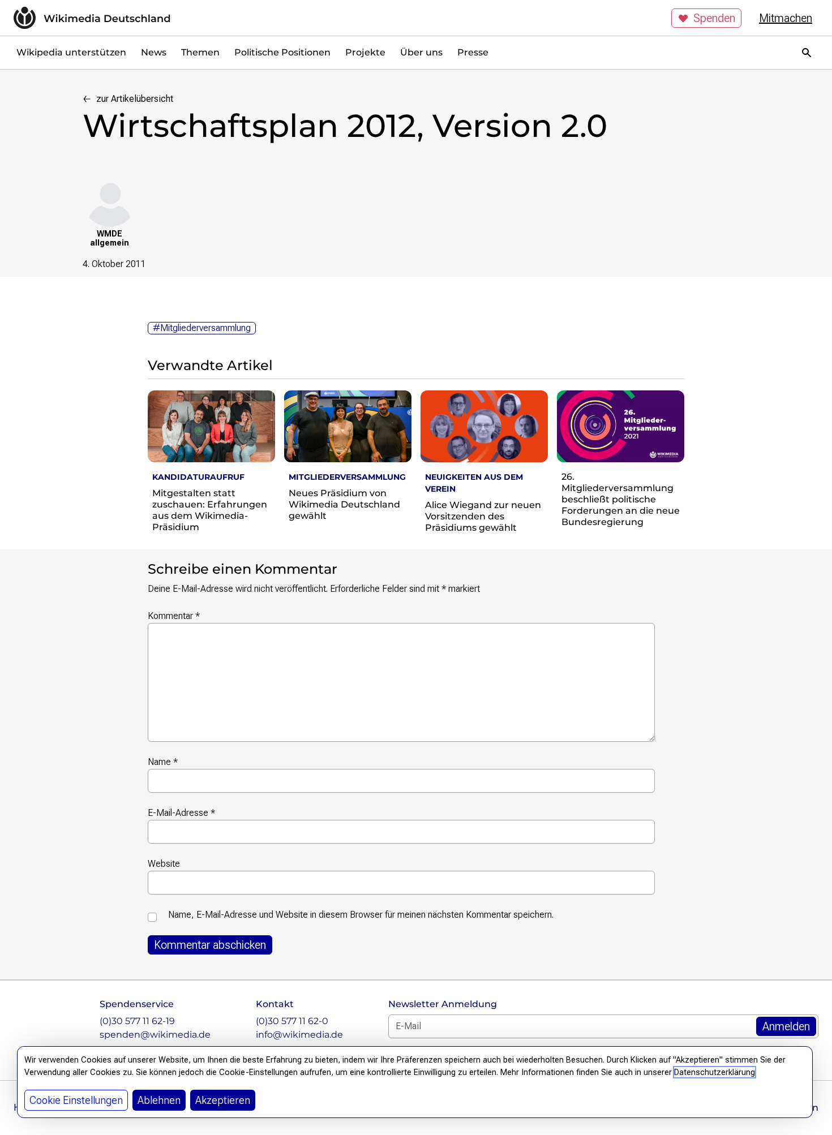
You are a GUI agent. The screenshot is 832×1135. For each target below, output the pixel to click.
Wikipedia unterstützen (71, 52)
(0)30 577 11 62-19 (137, 1021)
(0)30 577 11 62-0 (292, 1021)
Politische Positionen (282, 52)
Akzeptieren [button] (222, 1100)
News (153, 52)
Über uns (421, 52)
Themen (200, 52)
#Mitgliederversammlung (202, 328)
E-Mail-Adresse (181, 812)
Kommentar (174, 616)
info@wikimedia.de (299, 1034)
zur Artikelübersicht (134, 98)
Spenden (714, 18)
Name (163, 761)
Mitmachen (785, 18)
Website (164, 863)
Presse (472, 52)
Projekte (365, 52)
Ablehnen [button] (159, 1100)
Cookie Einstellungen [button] (76, 1100)
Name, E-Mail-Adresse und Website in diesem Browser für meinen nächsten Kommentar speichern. (361, 914)
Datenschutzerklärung (714, 1072)
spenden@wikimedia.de (155, 1034)
